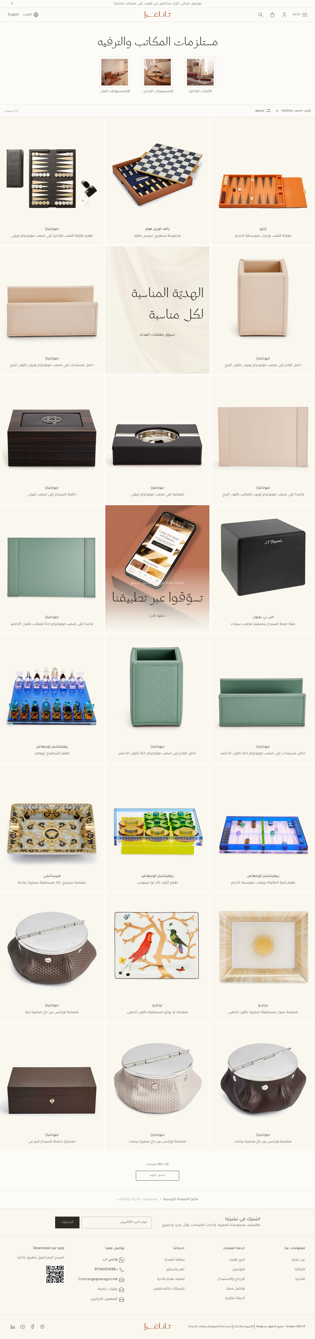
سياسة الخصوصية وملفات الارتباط (209, 1326)
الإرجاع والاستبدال (231, 1279)
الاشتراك (67, 1222)
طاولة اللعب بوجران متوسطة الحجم (263, 236)
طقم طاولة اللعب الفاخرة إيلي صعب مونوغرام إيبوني (52, 236)
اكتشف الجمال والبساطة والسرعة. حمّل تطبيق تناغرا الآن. (157, 4)
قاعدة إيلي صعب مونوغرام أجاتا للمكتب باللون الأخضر (52, 624)
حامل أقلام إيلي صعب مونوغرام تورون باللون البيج (263, 366)
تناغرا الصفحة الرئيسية (180, 1200)
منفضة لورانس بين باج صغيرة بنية (52, 1013)
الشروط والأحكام (243, 1326)
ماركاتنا (300, 1270)
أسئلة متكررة (235, 1299)
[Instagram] (42, 1326)
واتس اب (110, 1260)
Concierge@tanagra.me (98, 1280)
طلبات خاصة (108, 1289)
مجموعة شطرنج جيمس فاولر (157, 236)
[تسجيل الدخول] (284, 15)
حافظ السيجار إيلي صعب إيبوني (52, 495)
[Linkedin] (13, 1326)
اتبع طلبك (237, 1260)
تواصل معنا (235, 1289)
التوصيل (238, 1270)
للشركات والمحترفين (169, 1289)
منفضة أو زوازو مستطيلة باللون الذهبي (157, 1013)
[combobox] (284, 111)
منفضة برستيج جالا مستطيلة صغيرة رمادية (52, 883)
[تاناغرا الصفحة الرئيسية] (157, 14)
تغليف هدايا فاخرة (171, 1279)
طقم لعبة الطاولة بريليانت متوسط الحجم (263, 883)
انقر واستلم (176, 1270)
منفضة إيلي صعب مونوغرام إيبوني (157, 495)
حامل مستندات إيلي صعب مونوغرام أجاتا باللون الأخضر (263, 754)
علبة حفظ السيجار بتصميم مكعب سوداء (263, 624)
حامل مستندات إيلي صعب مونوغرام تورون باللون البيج (52, 366)
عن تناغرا (298, 1260)
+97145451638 (106, 1270)
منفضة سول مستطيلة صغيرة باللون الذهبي (263, 1013)
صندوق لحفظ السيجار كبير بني (51, 1142)
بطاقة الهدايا (175, 1260)
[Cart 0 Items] (272, 15)
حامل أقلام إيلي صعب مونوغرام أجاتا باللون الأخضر (157, 754)
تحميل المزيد (157, 1175)
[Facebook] (32, 1326)
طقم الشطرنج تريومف (51, 754)
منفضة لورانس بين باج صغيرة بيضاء (263, 1142)
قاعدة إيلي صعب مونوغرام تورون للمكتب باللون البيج (263, 495)
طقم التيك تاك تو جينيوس (157, 883)
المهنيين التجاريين (104, 1299)
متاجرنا (300, 1279)
